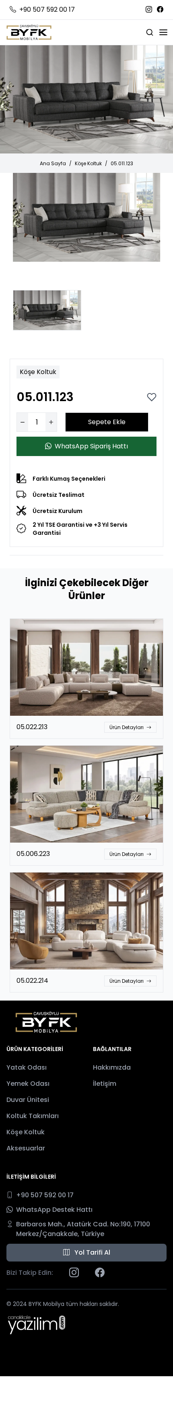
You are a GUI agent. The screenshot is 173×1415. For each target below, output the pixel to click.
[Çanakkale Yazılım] (36, 1324)
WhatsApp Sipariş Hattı (91, 446)
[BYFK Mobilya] (29, 32)
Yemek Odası (27, 1083)
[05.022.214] (86, 921)
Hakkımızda (112, 1067)
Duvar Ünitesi (27, 1099)
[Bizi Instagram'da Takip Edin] (149, 10)
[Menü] (163, 32)
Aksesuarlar (25, 1148)
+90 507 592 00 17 (47, 9)
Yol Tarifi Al (91, 1252)
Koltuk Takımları (32, 1116)
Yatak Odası (26, 1067)
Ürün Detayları (127, 727)
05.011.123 (122, 163)
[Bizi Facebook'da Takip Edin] (160, 10)
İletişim (104, 1083)
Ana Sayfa (53, 163)
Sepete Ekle (107, 422)
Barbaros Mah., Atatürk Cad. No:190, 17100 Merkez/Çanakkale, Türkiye (83, 1228)
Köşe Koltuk (88, 163)
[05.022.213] (86, 667)
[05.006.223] (86, 794)
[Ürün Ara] (150, 32)
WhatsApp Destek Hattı (54, 1209)
